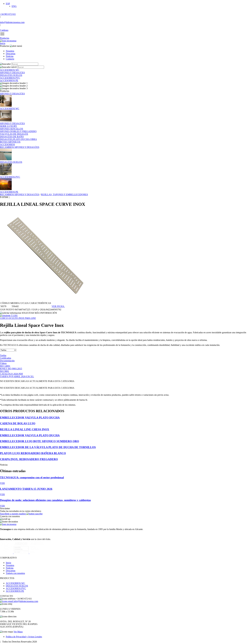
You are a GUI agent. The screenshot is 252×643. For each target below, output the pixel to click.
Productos (4, 38)
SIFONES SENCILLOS (11, 128)
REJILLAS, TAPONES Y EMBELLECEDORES (64, 194)
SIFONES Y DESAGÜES (12, 93)
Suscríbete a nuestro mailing (13, 513)
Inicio (2, 43)
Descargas (10, 53)
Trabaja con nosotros (15, 573)
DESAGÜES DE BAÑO (12, 136)
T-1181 (18, 316)
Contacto (10, 59)
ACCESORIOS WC (15, 583)
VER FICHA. (58, 306)
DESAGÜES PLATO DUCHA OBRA (18, 139)
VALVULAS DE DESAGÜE (14, 134)
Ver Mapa (18, 631)
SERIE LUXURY (8, 126)
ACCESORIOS (7, 144)
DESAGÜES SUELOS (17, 586)
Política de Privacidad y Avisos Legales (24, 636)
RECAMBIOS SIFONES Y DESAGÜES (19, 147)
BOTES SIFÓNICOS (10, 142)
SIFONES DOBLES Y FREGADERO (18, 131)
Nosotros (10, 51)
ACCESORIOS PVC (16, 588)
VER (2, 483)
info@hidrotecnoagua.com (25, 601)
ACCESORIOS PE (15, 591)
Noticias (9, 56)
